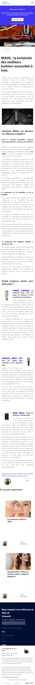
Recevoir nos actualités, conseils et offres (13, 620)
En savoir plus (17, 19)
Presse (3, 641)
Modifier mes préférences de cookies (12, 628)
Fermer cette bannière (17, 23)
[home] (4, 2)
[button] (32, 3)
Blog (3, 638)
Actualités (6, 49)
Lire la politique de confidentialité (10, 677)
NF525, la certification (8, 635)
